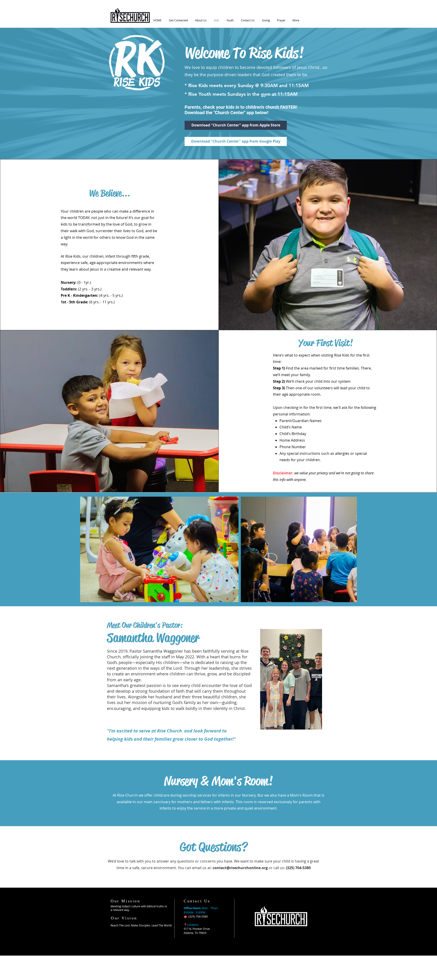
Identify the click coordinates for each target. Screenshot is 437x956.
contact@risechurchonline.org (240, 867)
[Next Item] (349, 549)
